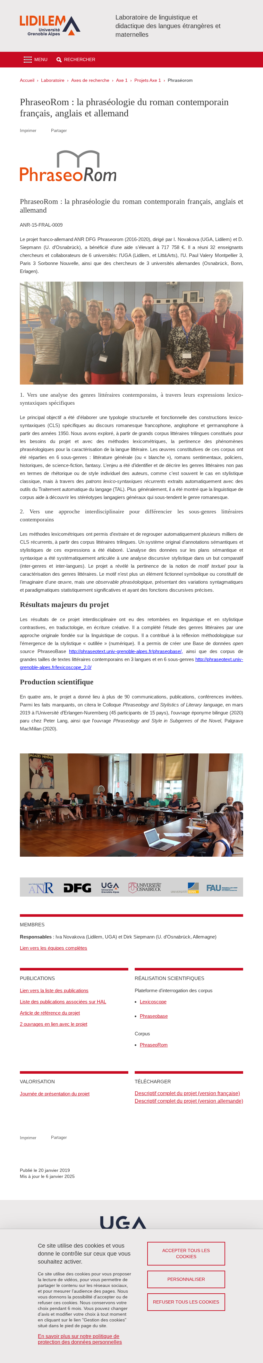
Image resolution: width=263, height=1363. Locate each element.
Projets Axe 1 (147, 80)
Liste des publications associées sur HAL (63, 1001)
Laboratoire (52, 80)
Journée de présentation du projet (54, 1093)
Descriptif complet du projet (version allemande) (189, 1101)
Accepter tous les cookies (186, 1253)
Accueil (27, 80)
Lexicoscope (153, 1001)
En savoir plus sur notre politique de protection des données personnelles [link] (80, 1339)
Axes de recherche (90, 80)
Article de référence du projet (50, 1013)
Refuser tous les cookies (186, 1302)
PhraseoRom (154, 1045)
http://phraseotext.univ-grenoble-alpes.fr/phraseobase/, (126, 651)
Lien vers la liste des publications (54, 990)
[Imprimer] (44, 130)
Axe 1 (122, 80)
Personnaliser (186, 1279)
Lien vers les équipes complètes (53, 948)
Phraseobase (154, 1016)
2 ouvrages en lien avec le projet (53, 1024)
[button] (75, 59)
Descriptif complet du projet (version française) (187, 1093)
